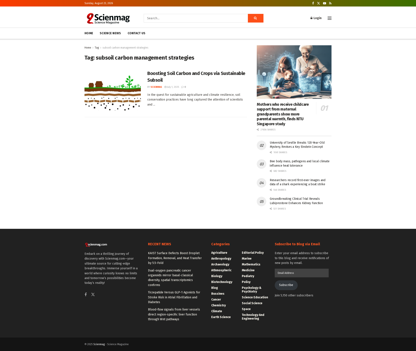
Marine (247, 258)
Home (87, 47)
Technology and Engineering (253, 316)
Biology (216, 276)
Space (246, 309)
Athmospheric (221, 270)
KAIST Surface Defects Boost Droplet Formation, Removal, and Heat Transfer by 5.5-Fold (175, 258)
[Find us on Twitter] (318, 3)
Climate (216, 311)
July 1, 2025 (172, 87)
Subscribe (286, 285)
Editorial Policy (253, 253)
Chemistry (218, 305)
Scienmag (99, 344)
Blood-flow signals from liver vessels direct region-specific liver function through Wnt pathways (174, 314)
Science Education (255, 297)
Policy (246, 282)
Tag (97, 47)
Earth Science (221, 317)
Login (317, 18)
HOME (88, 33)
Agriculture (219, 253)
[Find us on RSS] (330, 3)
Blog (214, 288)
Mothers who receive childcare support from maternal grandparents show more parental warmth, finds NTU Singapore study (283, 114)
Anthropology (221, 258)
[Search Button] (255, 18)
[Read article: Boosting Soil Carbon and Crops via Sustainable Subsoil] (112, 90)
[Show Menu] (330, 18)
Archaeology (220, 264)
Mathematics (251, 264)
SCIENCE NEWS (110, 33)
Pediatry (248, 276)
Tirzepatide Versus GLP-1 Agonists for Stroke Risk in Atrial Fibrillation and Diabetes (174, 297)
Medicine (248, 270)
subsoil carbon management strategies (125, 47)
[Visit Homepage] (108, 18)
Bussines (217, 294)
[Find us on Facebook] (313, 3)
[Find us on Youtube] (324, 3)
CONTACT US (137, 33)
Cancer (216, 299)
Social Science (252, 303)
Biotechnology (221, 282)
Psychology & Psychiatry (252, 289)
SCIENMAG (156, 87)
